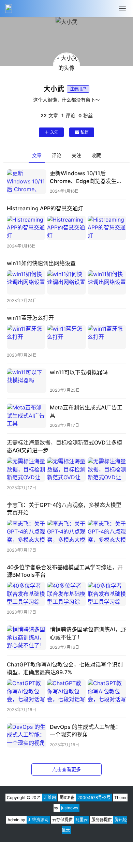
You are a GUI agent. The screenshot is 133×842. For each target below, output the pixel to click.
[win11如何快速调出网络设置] (66, 282)
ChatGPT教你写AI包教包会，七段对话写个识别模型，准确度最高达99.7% (65, 668)
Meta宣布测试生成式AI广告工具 (86, 411)
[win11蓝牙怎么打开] (66, 337)
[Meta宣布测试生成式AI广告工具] (26, 416)
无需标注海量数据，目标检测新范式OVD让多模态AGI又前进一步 (64, 446)
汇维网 (50, 797)
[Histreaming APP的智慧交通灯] (66, 228)
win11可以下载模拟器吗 (79, 372)
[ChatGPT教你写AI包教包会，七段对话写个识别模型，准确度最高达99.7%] (66, 691)
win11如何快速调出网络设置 (41, 263)
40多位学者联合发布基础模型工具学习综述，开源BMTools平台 (65, 571)
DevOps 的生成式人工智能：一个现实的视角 (85, 730)
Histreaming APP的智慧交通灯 (45, 208)
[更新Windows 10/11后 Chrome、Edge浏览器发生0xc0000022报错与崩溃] (26, 181)
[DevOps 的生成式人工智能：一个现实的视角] (26, 735)
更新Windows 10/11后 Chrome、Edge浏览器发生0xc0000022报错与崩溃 (83, 177)
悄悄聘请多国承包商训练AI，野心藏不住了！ (88, 633)
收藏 (96, 155)
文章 (37, 155)
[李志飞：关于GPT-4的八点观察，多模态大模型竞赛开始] (66, 532)
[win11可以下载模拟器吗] (26, 381)
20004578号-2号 (93, 797)
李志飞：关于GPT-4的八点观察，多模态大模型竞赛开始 (64, 508)
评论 (56, 155)
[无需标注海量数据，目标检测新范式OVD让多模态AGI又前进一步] (66, 469)
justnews (69, 807)
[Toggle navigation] (122, 8)
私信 (84, 132)
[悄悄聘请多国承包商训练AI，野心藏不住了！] (26, 638)
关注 (54, 132)
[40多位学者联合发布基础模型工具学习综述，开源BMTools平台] (66, 594)
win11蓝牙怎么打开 (30, 317)
